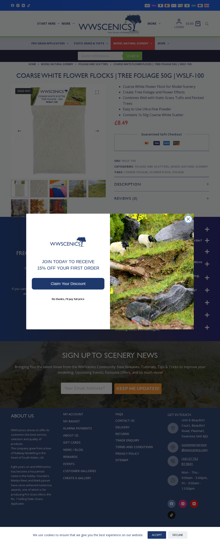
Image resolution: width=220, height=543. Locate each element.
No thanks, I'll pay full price (68, 299)
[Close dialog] (188, 219)
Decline (178, 535)
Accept (157, 535)
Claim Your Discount (68, 284)
